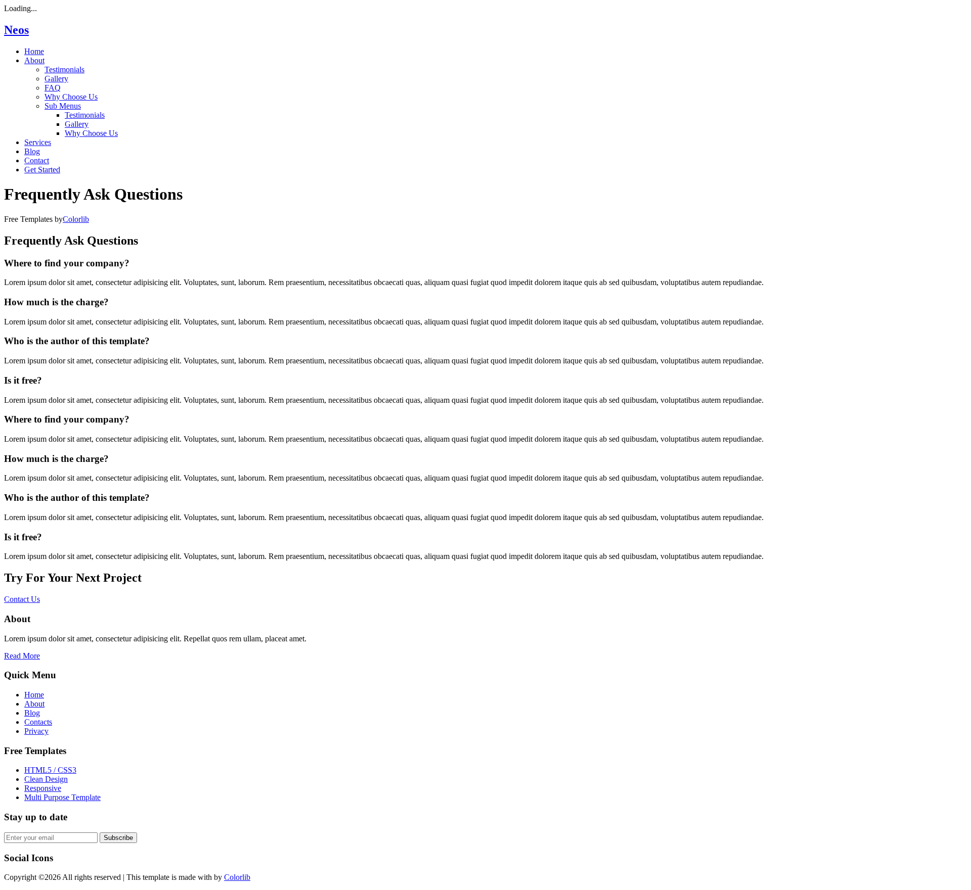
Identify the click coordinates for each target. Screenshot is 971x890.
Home (34, 51)
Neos (16, 29)
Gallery (56, 78)
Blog (32, 151)
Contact (36, 160)
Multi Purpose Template (62, 797)
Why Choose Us (71, 96)
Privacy (36, 731)
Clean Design (46, 779)
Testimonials (64, 69)
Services (37, 142)
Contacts (38, 722)
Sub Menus (63, 106)
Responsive (42, 788)
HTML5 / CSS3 (50, 770)
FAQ (53, 87)
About (34, 60)
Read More (22, 655)
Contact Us (22, 599)
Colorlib (76, 219)
